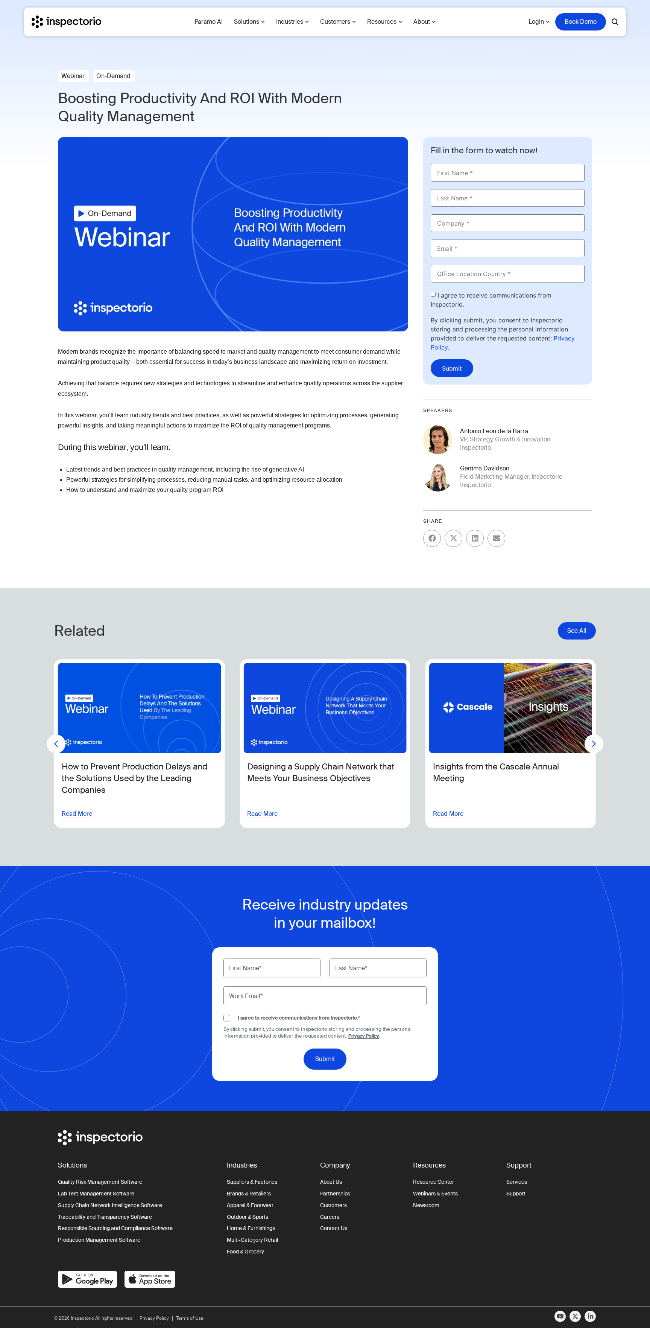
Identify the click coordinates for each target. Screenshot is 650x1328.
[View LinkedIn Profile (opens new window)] (590, 1316)
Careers (329, 1217)
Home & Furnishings (251, 1228)
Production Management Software (99, 1239)
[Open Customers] (354, 22)
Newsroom (426, 1205)
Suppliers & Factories (252, 1181)
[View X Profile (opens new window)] (575, 1316)
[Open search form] (615, 21)
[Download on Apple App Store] (150, 1279)
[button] (432, 538)
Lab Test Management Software (96, 1193)
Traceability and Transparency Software (105, 1217)
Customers (333, 1205)
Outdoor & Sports (247, 1217)
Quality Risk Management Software (100, 1181)
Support (515, 1193)
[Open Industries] (307, 22)
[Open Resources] (400, 22)
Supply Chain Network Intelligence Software (110, 1205)
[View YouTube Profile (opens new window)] (560, 1316)
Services (516, 1181)
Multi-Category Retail (252, 1239)
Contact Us (333, 1228)
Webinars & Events (435, 1193)
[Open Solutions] (263, 22)
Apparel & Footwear (250, 1205)
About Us (331, 1181)
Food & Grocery (245, 1251)
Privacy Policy (363, 1036)
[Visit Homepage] (66, 21)
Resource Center (433, 1181)
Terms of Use (190, 1318)
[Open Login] (548, 22)
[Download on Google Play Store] (87, 1279)
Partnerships (335, 1193)
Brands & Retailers (249, 1193)
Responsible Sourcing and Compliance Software (115, 1228)
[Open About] (434, 22)
